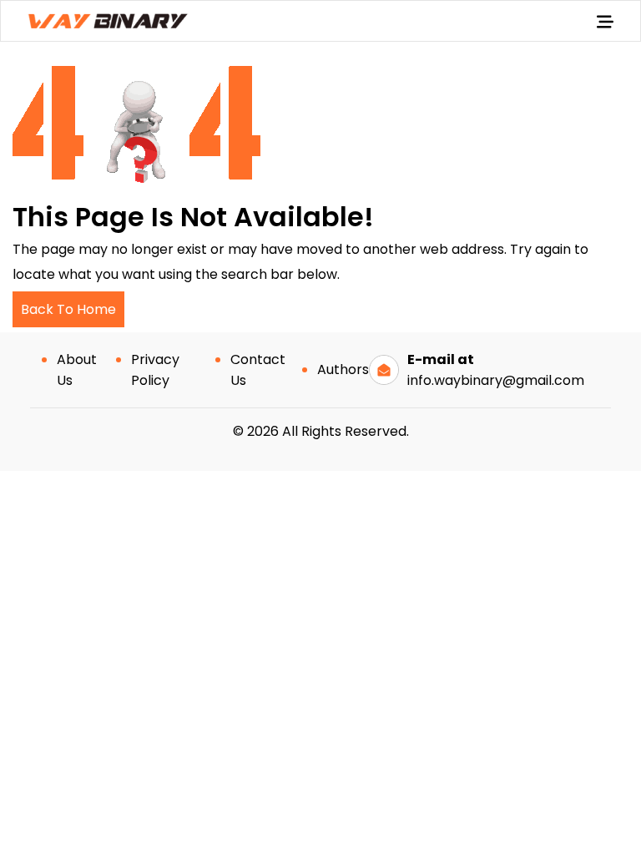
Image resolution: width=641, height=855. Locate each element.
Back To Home (68, 309)
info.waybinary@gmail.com (495, 380)
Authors (343, 369)
